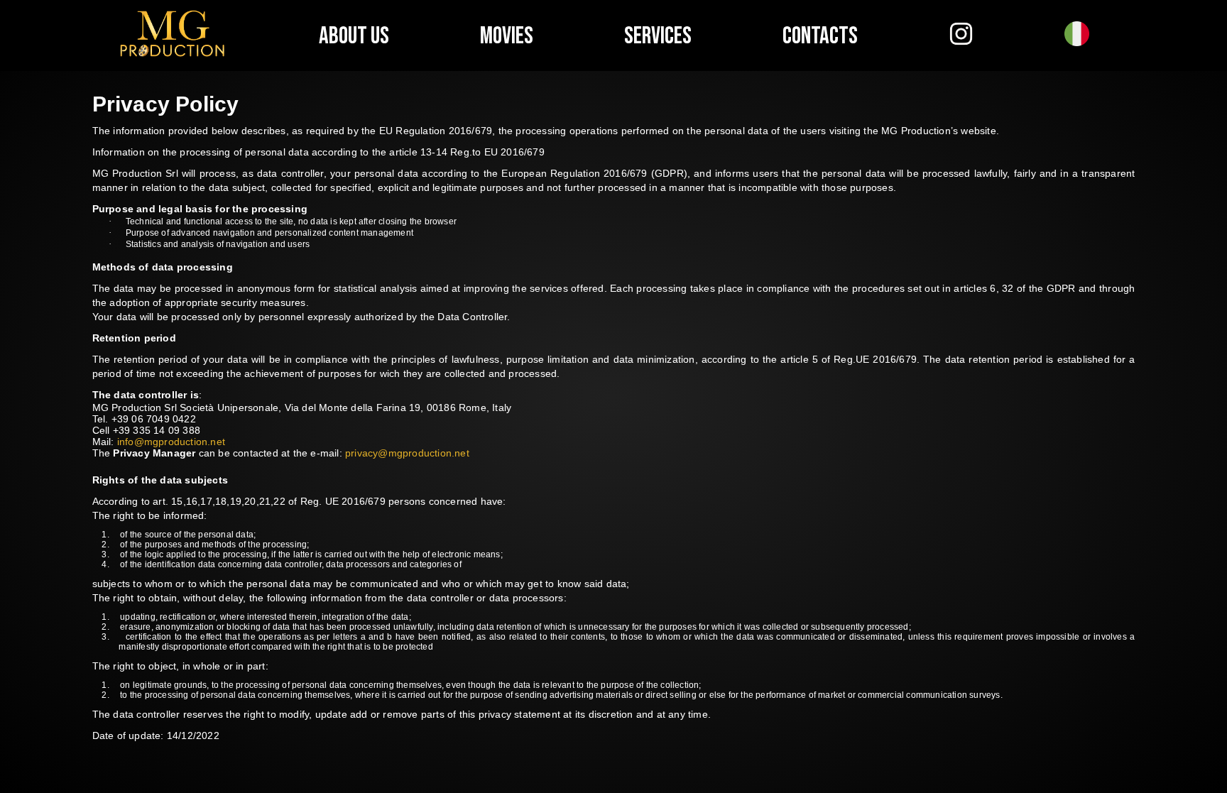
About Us (354, 35)
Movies (506, 35)
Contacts (820, 35)
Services (658, 35)
